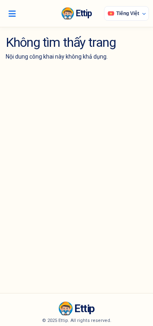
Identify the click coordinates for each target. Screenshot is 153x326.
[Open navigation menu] (12, 13)
